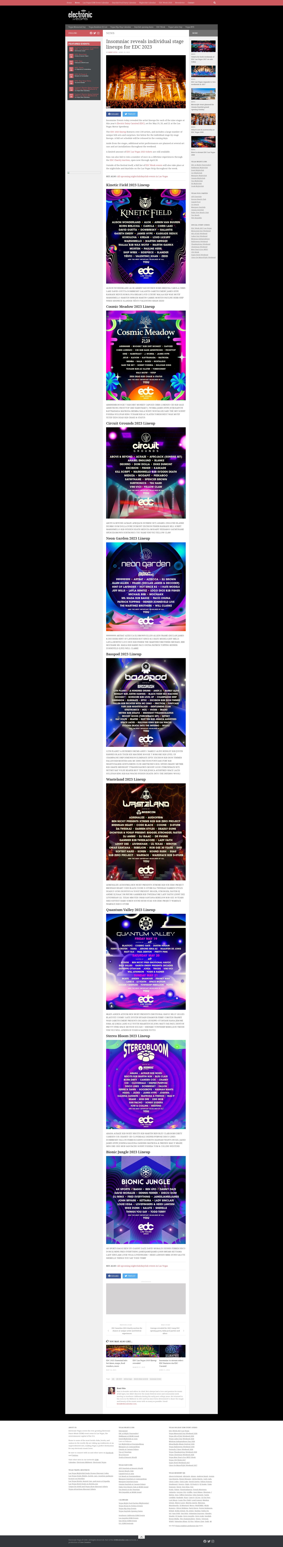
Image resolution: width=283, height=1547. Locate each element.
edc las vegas (128, 1379)
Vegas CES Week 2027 (177, 1460)
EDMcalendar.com (121, 1540)
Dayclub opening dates (143, 27)
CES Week (195, 252)
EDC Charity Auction (120, 160)
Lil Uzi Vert (205, 1498)
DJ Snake (203, 1484)
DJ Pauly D (194, 1484)
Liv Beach (195, 205)
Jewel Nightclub (197, 170)
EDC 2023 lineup (118, 132)
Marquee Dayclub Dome (128, 1482)
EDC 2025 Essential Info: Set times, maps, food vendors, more (117, 1363)
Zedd (207, 1521)
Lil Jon (197, 1498)
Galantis (172, 1492)
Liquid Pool (195, 202)
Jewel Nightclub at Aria (128, 1439)
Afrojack (186, 1476)
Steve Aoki (199, 1516)
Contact (191, 3)
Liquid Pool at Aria (126, 1474)
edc (113, 1379)
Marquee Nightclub (199, 176)
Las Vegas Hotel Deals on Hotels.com (83, 1484)
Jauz (177, 1495)
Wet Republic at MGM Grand (130, 1492)
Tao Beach (195, 215)
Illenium (206, 1492)
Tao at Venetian (125, 1452)
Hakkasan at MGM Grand (129, 1436)
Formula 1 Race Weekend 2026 (181, 1449)
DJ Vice (191, 1521)
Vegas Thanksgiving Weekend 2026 (183, 1452)
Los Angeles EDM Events (128, 1518)
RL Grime (190, 1511)
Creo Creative (85, 1542)
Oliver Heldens (182, 1508)
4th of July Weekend (199, 234)
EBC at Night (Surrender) (201, 165)
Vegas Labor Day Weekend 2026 (181, 1439)
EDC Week (160, 27)
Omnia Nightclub (198, 178)
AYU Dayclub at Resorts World (131, 1468)
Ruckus (198, 1511)
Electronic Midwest (84, 1462)
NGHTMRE (199, 1506)
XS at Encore (124, 1455)
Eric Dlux (185, 1487)
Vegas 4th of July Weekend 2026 (181, 1436)
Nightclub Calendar (147, 3)
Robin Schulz (180, 1511)
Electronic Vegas (99, 1462)
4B (211, 1521)
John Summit (198, 1495)
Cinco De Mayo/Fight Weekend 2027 (183, 1465)
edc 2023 (119, 1379)
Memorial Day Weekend (201, 231)
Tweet (131, 114)
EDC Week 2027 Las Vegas (201, 228)
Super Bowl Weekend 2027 (179, 1463)
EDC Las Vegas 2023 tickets (139, 152)
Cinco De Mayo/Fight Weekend (203, 257)
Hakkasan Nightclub (199, 168)
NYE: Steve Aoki (81, 54)
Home (69, 3)
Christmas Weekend (199, 247)
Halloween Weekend (199, 242)
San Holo (184, 1513)
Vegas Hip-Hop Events (127, 1508)
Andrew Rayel (202, 1476)
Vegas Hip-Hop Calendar (120, 27)
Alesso (193, 1476)
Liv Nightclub (196, 173)
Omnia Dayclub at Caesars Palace (132, 1484)
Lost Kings (173, 1500)
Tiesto (198, 1519)
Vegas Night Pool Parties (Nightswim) (134, 1503)
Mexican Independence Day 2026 (182, 1441)
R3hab (171, 1511)
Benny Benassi (185, 1479)
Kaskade (179, 1498)
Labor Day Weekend (199, 236)
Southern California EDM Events (132, 1515)
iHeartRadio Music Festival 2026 (181, 1444)
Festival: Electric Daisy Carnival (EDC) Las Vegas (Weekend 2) (86, 95)
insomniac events (155, 1379)
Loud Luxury (197, 1500)
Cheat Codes (174, 1482)
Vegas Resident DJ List (98, 27)
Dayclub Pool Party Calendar (124, 3)
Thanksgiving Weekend (200, 244)
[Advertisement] (146, 1298)
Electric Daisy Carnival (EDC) (131, 123)
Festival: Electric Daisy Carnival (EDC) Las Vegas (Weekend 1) (86, 88)
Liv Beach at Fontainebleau (130, 1476)
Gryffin (189, 1492)
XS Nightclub (196, 184)
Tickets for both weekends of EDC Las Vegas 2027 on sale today (202, 59)
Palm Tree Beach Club (200, 213)
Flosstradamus (186, 1490)
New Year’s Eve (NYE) (199, 249)
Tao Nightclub (197, 181)
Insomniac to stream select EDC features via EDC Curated (171, 1363)
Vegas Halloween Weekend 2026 (181, 1447)
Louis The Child (184, 1500)
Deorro (181, 1484)
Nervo (192, 1506)
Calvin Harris (197, 1479)
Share (115, 114)
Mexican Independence (200, 239)
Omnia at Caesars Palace (129, 1449)
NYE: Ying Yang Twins (83, 81)
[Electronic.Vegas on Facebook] (91, 33)
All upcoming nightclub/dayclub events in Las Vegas (142, 176)
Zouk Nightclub (197, 186)
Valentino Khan (181, 1521)
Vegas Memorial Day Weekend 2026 (183, 1433)
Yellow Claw (199, 1521)
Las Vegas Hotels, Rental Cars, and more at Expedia (89, 1481)
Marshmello (174, 1506)
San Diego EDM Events (128, 1521)
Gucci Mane (198, 1492)
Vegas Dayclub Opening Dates (131, 1511)
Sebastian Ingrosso (196, 1513)
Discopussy (123, 1431)
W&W (171, 1521)
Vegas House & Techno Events (131, 1506)
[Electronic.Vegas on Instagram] (98, 33)
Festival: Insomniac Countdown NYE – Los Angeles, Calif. (87, 48)
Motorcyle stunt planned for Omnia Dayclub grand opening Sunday (202, 107)
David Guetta (194, 1482)
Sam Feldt (176, 1513)
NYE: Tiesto (79, 67)
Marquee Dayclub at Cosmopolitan (133, 1479)
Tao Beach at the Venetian (129, 1490)
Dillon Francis (206, 1482)
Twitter (75, 1455)
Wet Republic (196, 218)
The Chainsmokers (187, 1519)
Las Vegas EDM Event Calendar (96, 3)
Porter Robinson (205, 1508)
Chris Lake (184, 1482)
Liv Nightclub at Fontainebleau (131, 1444)
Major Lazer (180, 1503)
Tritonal (205, 1519)
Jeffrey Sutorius (185, 1495)
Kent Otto (112, 52)
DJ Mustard (184, 1506)
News (77, 3)
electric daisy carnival (141, 1379)
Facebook (109, 1453)
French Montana (199, 1490)
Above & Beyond (175, 1476)
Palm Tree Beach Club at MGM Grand (133, 1487)
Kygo (186, 1498)
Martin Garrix (191, 1503)
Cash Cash (207, 1479)
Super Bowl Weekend (199, 255)
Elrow (179, 1487)
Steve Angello (188, 1516)
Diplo (187, 1484)
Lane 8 (191, 1498)
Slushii (171, 1516)
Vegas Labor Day (175, 27)
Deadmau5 (173, 1484)
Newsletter (180, 3)
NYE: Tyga (78, 61)
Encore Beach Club (198, 199)
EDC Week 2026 (165, 3)
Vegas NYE (189, 27)
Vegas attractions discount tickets (82, 1489)
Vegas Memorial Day (77, 27)
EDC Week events (154, 165)
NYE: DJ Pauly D (81, 74)
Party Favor (193, 1508)
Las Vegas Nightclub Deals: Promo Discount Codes (89, 1473)
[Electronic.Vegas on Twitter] (94, 33)
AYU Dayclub (196, 197)
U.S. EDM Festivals (126, 1523)
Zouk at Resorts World (128, 1457)
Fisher (176, 1490)
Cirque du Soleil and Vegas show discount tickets (88, 1487)
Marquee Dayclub (198, 207)
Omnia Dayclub (197, 210)
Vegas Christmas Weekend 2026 (181, 1455)
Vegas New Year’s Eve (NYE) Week (182, 1457)
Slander (208, 1513)
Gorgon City (181, 1492)
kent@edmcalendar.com (127, 1404)
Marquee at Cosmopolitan (129, 1447)
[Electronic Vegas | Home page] (80, 15)
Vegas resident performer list (187, 1526)
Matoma (201, 1503)
